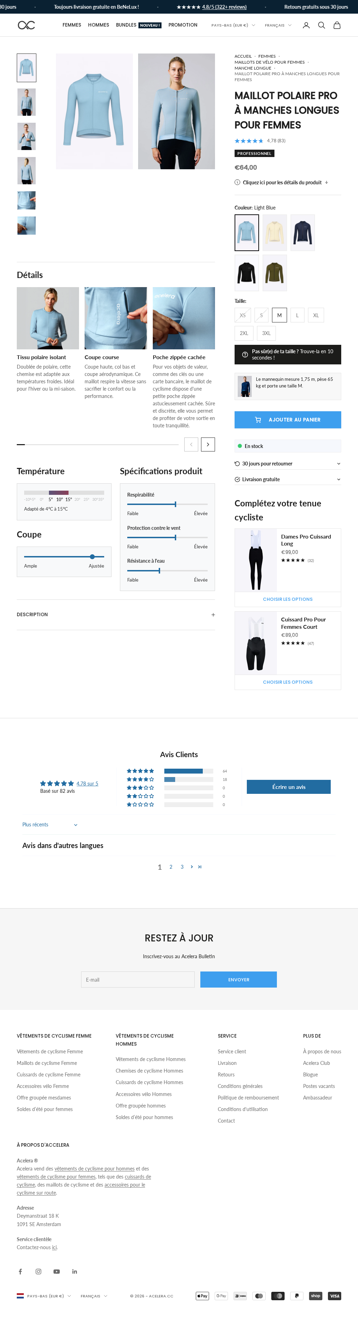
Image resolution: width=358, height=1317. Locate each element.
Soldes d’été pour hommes (144, 1117)
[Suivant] (208, 444)
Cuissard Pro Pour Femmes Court (303, 623)
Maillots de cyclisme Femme (47, 1063)
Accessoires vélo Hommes (144, 1094)
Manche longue (253, 68)
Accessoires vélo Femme (43, 1086)
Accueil (243, 56)
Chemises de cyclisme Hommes (149, 1071)
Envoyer (238, 979)
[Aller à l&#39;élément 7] (26, 68)
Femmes (72, 25)
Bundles (138, 25)
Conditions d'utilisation (243, 1109)
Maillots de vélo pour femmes (270, 62)
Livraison (227, 1063)
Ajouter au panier (295, 419)
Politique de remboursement (248, 1098)
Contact (226, 1121)
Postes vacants (319, 1086)
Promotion (183, 25)
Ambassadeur (317, 1098)
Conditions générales (240, 1086)
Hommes (98, 25)
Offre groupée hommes (141, 1106)
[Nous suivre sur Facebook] (20, 1271)
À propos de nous (322, 1051)
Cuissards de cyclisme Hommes (149, 1082)
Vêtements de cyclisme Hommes (151, 1059)
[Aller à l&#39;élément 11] (26, 200)
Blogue (310, 1074)
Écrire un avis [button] (289, 786)
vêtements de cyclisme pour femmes (56, 1177)
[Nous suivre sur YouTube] (56, 1271)
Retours (226, 1074)
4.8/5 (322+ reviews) (215, 7)
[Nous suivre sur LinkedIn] (74, 1271)
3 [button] (182, 867)
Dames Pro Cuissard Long (306, 540)
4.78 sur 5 (87, 783)
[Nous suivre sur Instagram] (38, 1271)
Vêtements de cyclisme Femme (50, 1051)
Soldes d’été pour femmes (45, 1109)
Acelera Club (316, 1063)
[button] (288, 464)
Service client (232, 1051)
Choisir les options (288, 599)
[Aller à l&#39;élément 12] (26, 225)
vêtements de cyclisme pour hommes (95, 1169)
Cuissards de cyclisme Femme (48, 1074)
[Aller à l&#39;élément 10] (26, 170)
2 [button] (171, 867)
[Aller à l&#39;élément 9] (26, 136)
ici (54, 1247)
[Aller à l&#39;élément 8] (26, 102)
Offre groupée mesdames (44, 1098)
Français (275, 25)
